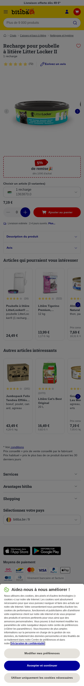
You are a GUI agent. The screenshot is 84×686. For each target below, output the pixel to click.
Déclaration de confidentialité (28, 643)
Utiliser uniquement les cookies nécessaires (42, 677)
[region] (42, 635)
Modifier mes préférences (42, 653)
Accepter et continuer (42, 665)
